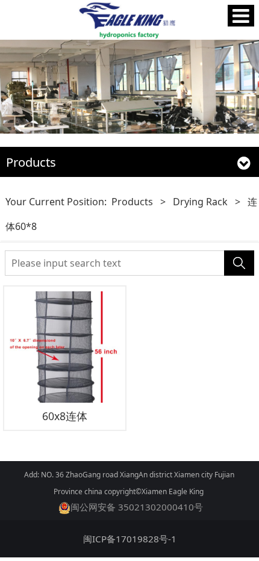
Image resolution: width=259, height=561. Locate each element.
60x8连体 (64, 416)
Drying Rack (200, 201)
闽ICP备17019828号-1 (129, 539)
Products (132, 201)
